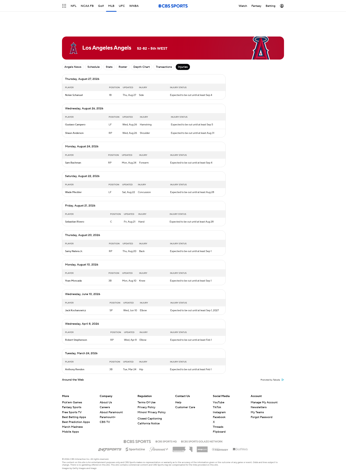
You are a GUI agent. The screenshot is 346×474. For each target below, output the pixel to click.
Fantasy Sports (71, 407)
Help (178, 402)
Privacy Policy (146, 407)
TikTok (217, 407)
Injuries (183, 67)
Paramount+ (108, 417)
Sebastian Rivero (74, 221)
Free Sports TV (72, 412)
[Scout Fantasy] (220, 449)
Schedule (93, 67)
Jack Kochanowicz (75, 310)
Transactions (164, 67)
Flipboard (219, 432)
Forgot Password (261, 417)
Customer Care (185, 407)
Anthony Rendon (74, 369)
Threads (218, 427)
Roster (123, 67)
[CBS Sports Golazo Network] (202, 441)
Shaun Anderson (74, 133)
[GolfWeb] (240, 449)
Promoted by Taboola (270, 380)
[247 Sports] (109, 448)
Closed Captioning (149, 418)
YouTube (218, 402)
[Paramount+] (158, 448)
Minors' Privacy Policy (151, 412)
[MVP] (202, 448)
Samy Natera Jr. (74, 251)
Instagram (219, 412)
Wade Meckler (73, 192)
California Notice (148, 423)
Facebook (219, 417)
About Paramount (111, 412)
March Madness (72, 427)
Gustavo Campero (75, 124)
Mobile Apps (70, 432)
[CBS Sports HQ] (166, 441)
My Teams (257, 412)
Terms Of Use (146, 402)
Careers (105, 407)
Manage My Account (264, 402)
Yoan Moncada (73, 280)
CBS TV (105, 422)
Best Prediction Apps (76, 422)
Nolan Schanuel (74, 95)
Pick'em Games (72, 402)
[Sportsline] (135, 449)
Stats (109, 67)
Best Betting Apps (74, 417)
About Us (106, 402)
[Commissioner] (182, 448)
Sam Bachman (73, 162)
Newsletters (259, 407)
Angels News (72, 67)
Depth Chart (141, 67)
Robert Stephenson (76, 340)
